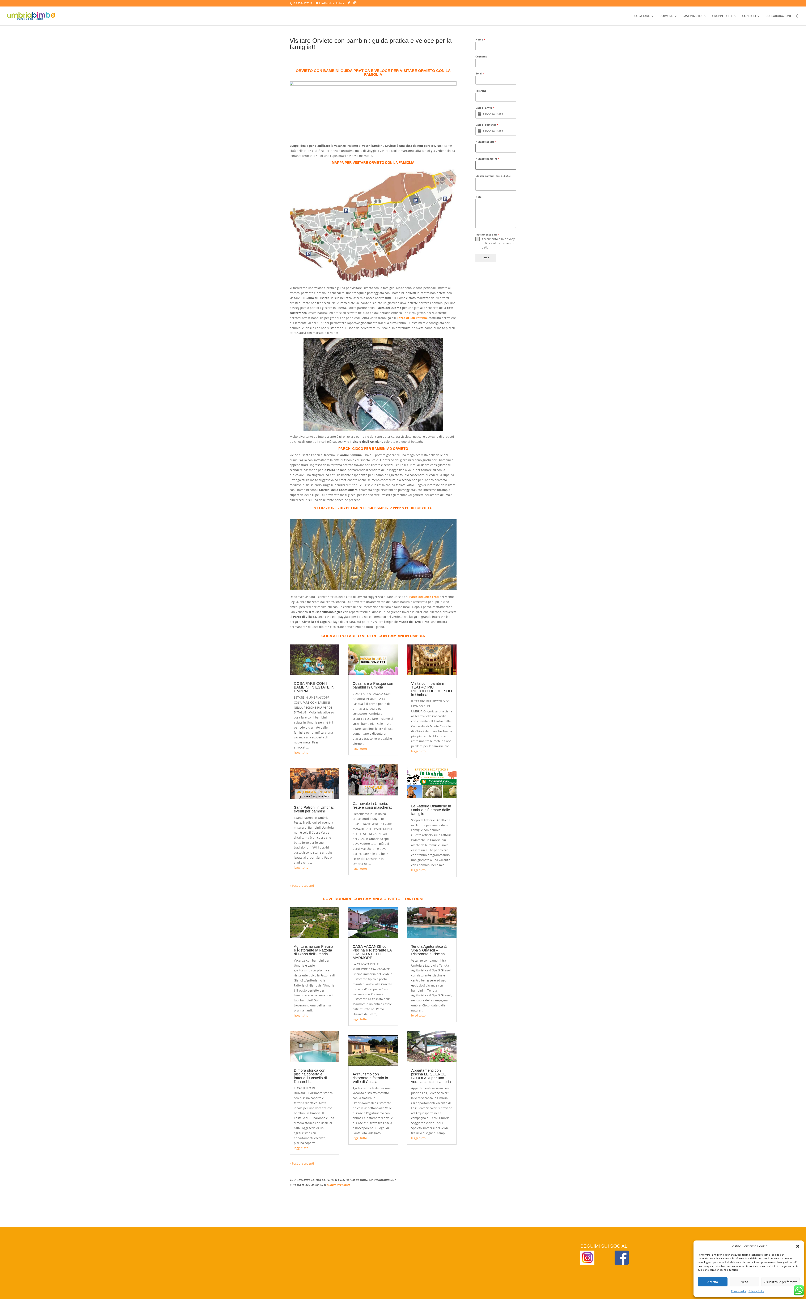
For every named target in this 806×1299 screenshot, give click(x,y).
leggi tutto (301, 752)
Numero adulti (485, 141)
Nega (744, 1282)
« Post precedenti (302, 886)
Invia (486, 258)
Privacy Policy (756, 1291)
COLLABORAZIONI (778, 16)
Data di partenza (486, 124)
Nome (480, 39)
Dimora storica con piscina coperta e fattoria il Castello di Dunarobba (310, 1076)
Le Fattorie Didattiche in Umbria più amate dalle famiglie (431, 810)
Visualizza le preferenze (780, 1282)
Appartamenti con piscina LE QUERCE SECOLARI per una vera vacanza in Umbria (431, 1076)
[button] (798, 1246)
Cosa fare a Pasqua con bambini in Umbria (373, 685)
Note (478, 197)
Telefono (480, 90)
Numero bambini (487, 158)
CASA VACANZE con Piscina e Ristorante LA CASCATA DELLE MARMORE (372, 952)
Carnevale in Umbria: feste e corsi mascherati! (373, 806)
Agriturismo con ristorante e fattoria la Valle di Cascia (370, 1078)
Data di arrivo (485, 107)
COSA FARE (642, 16)
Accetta (712, 1282)
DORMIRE (666, 16)
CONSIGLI (749, 16)
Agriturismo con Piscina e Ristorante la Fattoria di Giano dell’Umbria (313, 950)
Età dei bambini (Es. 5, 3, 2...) (492, 176)
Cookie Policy (738, 1291)
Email (480, 73)
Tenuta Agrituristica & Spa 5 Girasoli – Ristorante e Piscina (429, 950)
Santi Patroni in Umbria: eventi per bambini (314, 809)
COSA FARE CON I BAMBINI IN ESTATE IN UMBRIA (314, 687)
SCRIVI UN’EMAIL (338, 1185)
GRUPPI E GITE (722, 16)
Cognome (481, 56)
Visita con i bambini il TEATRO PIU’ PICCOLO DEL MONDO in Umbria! (431, 689)
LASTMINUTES (693, 16)
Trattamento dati (487, 234)
